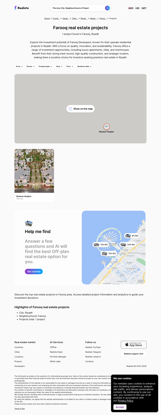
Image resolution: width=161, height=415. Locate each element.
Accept (120, 407)
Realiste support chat (133, 354)
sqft (144, 8)
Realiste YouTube (93, 347)
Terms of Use (19, 409)
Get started (33, 271)
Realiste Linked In (93, 356)
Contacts (89, 361)
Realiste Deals (56, 352)
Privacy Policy (125, 400)
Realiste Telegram (93, 352)
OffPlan (53, 347)
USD (137, 8)
